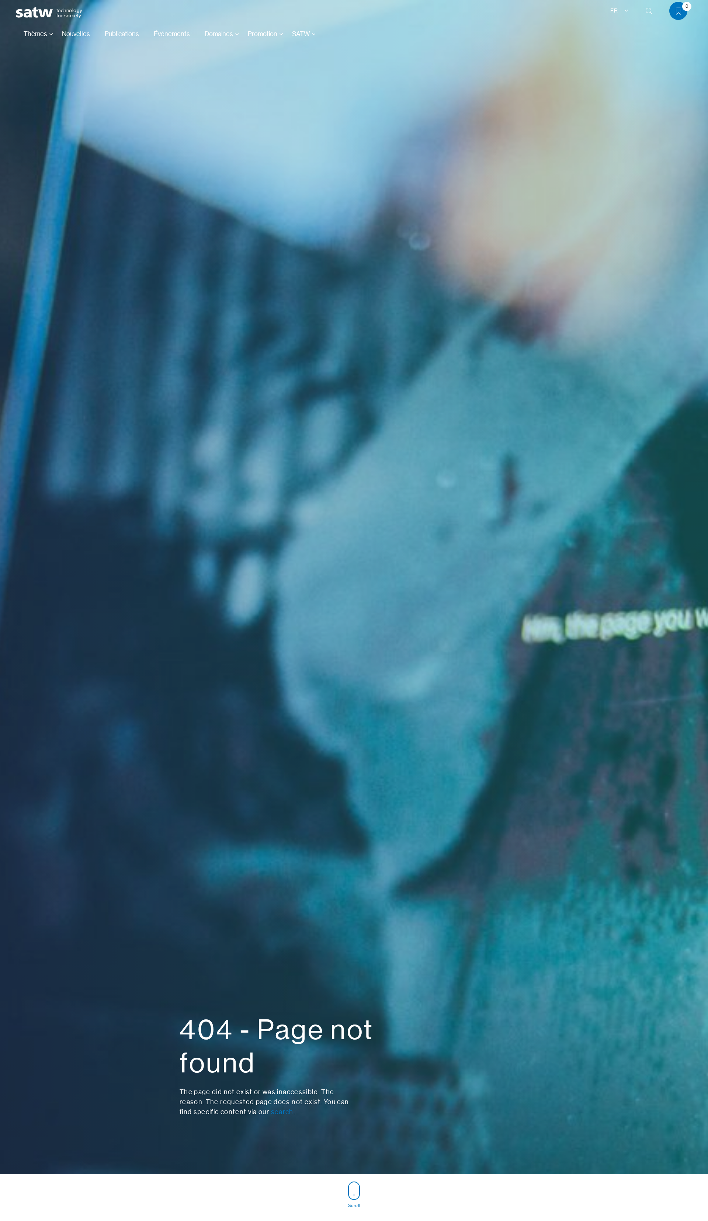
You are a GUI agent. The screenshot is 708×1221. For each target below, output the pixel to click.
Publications (122, 34)
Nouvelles (76, 34)
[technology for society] (36, 12)
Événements (172, 34)
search (282, 1112)
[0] (681, 12)
